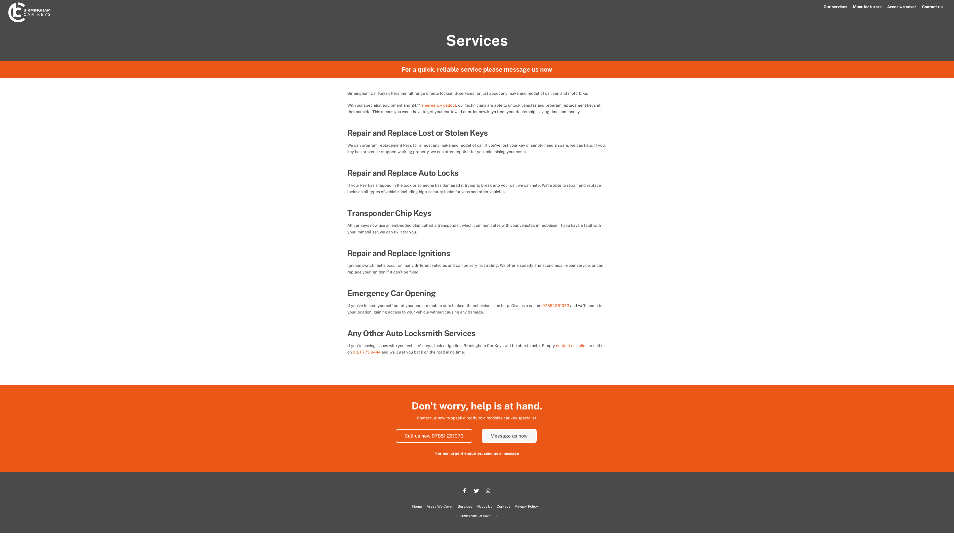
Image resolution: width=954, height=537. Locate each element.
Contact (503, 506)
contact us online (572, 345)
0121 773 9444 (367, 352)
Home (417, 506)
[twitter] (476, 490)
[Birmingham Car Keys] (29, 20)
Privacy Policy (526, 506)
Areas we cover (901, 6)
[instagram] (488, 490)
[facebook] (465, 490)
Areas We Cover (440, 506)
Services (465, 506)
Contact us (932, 6)
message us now (528, 69)
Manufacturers (867, 6)
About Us (484, 506)
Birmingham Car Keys (474, 516)
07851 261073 (555, 305)
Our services (835, 6)
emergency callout (438, 105)
